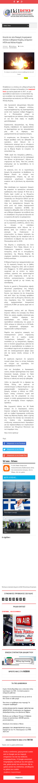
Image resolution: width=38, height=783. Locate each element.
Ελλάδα (22, 46)
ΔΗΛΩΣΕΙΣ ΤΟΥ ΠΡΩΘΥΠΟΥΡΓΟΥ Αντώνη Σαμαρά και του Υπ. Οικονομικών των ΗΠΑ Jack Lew (17, 729)
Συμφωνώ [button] (19, 777)
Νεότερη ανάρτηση (7, 587)
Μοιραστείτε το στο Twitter (15, 449)
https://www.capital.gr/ (11, 433)
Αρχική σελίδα (18, 587)
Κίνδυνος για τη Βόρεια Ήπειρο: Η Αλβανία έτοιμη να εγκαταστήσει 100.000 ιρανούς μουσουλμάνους (17, 718)
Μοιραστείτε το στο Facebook (16, 443)
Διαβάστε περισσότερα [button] (12, 772)
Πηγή (4, 438)
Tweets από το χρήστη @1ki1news (12, 745)
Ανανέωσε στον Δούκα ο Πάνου (13, 724)
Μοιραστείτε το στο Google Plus (17, 455)
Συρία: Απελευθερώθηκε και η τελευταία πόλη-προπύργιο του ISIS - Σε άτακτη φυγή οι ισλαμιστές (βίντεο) (18, 691)
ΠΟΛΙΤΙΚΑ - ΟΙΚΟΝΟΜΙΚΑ (10, 48)
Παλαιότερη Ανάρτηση (29, 587)
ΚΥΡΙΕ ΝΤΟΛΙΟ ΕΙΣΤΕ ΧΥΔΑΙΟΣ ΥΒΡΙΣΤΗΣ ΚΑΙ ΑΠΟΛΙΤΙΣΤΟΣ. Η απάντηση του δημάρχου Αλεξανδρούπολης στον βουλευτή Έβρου (18, 710)
